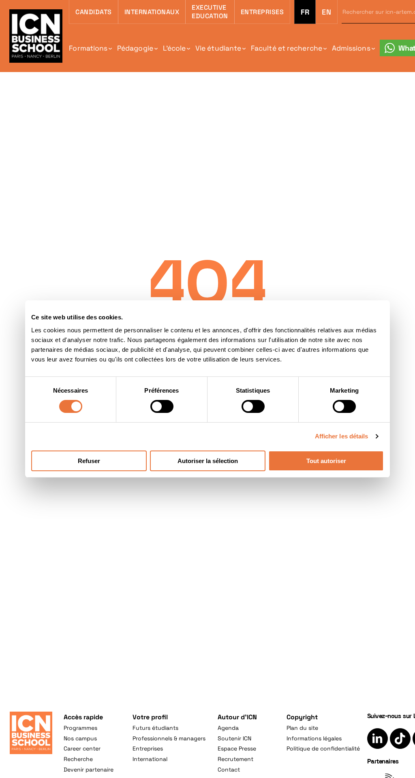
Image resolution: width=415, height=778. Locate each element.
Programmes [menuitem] (80, 727)
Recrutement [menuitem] (235, 759)
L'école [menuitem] (174, 48)
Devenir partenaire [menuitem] (88, 769)
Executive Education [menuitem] (210, 11)
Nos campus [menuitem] (80, 738)
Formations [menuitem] (88, 48)
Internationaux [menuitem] (152, 12)
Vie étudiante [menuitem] (218, 48)
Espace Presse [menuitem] (237, 748)
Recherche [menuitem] (78, 759)
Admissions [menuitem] (351, 48)
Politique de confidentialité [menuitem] (323, 748)
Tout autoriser (326, 460)
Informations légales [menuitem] (314, 738)
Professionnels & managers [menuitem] (169, 738)
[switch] (161, 406)
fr (305, 12)
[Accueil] (31, 733)
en (326, 12)
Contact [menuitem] (229, 769)
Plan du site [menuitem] (302, 727)
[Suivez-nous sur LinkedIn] (377, 738)
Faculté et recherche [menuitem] (286, 48)
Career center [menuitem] (82, 748)
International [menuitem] (150, 759)
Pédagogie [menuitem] (135, 48)
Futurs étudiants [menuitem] (155, 727)
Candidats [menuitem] (93, 12)
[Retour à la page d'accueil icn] (35, 35)
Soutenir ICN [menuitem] (234, 738)
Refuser (89, 460)
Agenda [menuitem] (228, 727)
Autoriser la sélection (208, 460)
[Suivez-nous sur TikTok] (400, 738)
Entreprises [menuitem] (262, 12)
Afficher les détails (341, 436)
